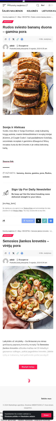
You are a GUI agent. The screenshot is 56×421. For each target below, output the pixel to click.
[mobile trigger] (5, 5)
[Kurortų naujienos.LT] (17, 5)
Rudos (48, 173)
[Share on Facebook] (9, 39)
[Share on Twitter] (13, 39)
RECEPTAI (8, 21)
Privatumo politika (11, 416)
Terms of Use (28, 208)
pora (42, 173)
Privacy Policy (18, 210)
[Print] (22, 39)
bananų (20, 173)
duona (28, 173)
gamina (35, 173)
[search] (38, 5)
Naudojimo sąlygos (28, 416)
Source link (8, 161)
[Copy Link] (18, 39)
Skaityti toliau (28, 367)
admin (12, 46)
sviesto (6, 177)
